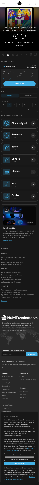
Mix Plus (9, 95)
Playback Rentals (7, 405)
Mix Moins (28, 95)
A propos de (24, 391)
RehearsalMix (6, 411)
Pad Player (5, 402)
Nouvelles (23, 397)
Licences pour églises (9, 392)
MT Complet (6, 389)
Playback (5, 399)
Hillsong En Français (10, 30)
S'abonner (19, 84)
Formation (23, 383)
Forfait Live (5, 380)
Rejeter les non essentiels (19, 459)
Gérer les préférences (19, 455)
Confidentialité (17, 479)
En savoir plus (7, 79)
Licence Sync (6, 386)
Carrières (23, 394)
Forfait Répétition (8, 383)
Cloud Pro (5, 408)
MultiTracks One (7, 376)
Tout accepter (19, 463)
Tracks (4, 395)
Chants (22, 376)
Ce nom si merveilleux (28, 30)
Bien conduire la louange (28, 380)
